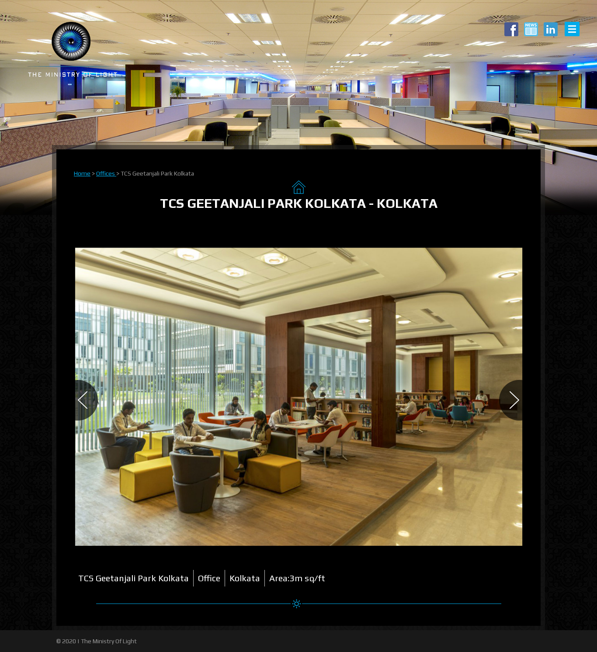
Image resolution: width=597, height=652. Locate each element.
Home (82, 173)
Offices (106, 173)
